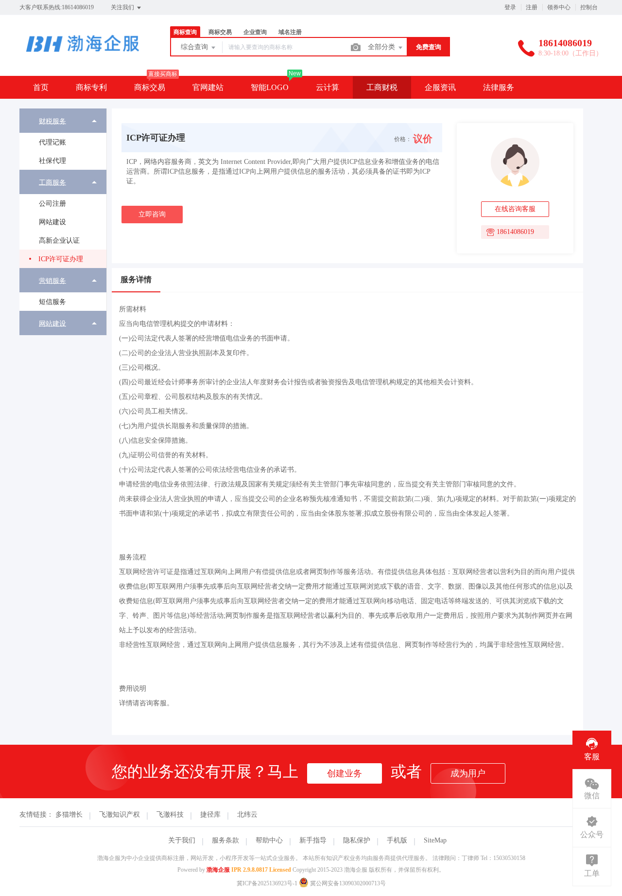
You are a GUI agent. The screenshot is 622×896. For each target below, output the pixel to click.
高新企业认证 (59, 240)
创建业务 (344, 773)
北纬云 (247, 814)
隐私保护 (356, 840)
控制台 (589, 7)
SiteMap (435, 840)
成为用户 (467, 773)
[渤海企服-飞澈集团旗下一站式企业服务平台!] (82, 55)
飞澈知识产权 (119, 814)
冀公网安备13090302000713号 (347, 883)
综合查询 (195, 47)
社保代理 (52, 160)
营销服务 (52, 280)
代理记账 (52, 142)
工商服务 (52, 182)
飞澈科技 (170, 814)
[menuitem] (62, 139)
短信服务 (52, 301)
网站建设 (52, 222)
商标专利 (91, 87)
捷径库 (210, 814)
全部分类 (382, 47)
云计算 (327, 87)
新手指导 (313, 840)
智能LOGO (270, 87)
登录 (510, 7)
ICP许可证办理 (60, 259)
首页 (41, 87)
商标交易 (149, 87)
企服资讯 (440, 87)
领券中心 (558, 7)
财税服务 (52, 121)
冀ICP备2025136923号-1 (267, 883)
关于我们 (181, 840)
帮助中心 (269, 840)
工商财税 (381, 87)
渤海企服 (218, 869)
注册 (531, 7)
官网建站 (208, 87)
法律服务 (498, 87)
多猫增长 (69, 814)
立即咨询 (152, 214)
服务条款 (225, 840)
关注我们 (123, 7)
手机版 (397, 840)
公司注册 (52, 203)
